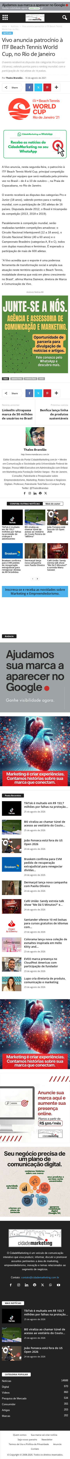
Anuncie (57, 1444)
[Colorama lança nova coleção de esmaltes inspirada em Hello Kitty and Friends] (11, 944)
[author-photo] (35, 436)
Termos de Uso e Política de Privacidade (29, 1444)
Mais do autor (53, 503)
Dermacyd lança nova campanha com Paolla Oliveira (35, 563)
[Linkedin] (35, 493)
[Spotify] (40, 493)
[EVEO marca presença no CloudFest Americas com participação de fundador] (11, 964)
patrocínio (30, 378)
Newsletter (47, 1439)
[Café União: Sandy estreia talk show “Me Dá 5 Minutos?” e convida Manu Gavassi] (57, 551)
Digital (5, 1386)
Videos (6, 1392)
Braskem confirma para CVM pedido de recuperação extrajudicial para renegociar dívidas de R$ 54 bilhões (11, 566)
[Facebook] (29, 87)
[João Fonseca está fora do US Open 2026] (57, 517)
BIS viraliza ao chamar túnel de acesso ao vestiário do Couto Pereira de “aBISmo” (35, 532)
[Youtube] (59, 1285)
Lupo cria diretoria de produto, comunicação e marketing (45, 980)
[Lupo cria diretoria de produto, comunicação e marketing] (11, 984)
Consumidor (8, 1404)
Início (4, 26)
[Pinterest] (47, 87)
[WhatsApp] (51, 1285)
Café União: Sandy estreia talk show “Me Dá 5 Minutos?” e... (44, 902)
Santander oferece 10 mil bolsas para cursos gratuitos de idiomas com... (46, 923)
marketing (17, 378)
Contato (35, 1448)
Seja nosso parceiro (27, 1439)
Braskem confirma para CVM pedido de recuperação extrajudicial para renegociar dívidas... (43, 864)
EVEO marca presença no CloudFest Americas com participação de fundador (41, 962)
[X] (38, 87)
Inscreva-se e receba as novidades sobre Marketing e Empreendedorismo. (35, 591)
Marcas (6, 1416)
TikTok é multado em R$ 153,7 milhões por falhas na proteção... (46, 805)
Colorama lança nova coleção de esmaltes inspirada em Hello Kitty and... (45, 942)
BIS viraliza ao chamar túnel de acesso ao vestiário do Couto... (44, 823)
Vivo (41, 378)
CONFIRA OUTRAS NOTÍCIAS (25, 503)
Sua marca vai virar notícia (44, 1434)
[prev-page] (33, 579)
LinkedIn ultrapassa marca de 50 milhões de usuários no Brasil (17, 414)
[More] (56, 87)
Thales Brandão (14, 77)
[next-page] (37, 579)
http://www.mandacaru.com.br (35, 454)
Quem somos (19, 1434)
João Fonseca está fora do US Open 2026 (56, 529)
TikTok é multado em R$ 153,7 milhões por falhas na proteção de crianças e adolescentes (11, 533)
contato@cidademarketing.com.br (40, 1277)
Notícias (14, 26)
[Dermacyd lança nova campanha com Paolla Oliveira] (35, 551)
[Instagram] (30, 493)
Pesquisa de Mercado (14, 1398)
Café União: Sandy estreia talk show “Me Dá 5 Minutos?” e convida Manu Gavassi (57, 565)
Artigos (6, 1410)
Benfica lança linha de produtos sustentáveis (54, 414)
